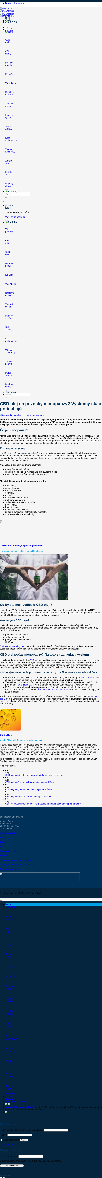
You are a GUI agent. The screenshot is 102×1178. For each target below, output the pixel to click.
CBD (31, 660)
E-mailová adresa (9, 1156)
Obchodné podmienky (10, 869)
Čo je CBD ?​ (6, 735)
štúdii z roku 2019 (89, 677)
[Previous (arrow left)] (1, 1177)
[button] (9, 205)
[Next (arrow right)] (4, 1177)
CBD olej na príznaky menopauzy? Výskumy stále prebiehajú (34, 775)
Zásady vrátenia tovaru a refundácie (17, 864)
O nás (8, 20)
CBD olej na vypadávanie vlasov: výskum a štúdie (28, 789)
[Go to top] (1, 900)
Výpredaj (12, 191)
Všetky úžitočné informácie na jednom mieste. (21, 740)
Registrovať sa (12, 1166)
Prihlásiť (24, 1140)
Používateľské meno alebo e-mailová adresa (21, 1130)
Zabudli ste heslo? (8, 1145)
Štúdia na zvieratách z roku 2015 (53, 689)
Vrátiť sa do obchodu (15, 217)
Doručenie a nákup (14, 3)
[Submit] (6, 197)
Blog (7, 18)
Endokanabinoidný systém (12, 646)
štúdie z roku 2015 (25, 685)
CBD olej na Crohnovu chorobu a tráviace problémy (29, 782)
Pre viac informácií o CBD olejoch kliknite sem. (22, 551)
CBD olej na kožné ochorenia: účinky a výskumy (28, 796)
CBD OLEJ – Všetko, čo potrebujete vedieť (21, 546)
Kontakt (9, 1099)
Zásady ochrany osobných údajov (16, 860)
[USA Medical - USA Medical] (7, 9)
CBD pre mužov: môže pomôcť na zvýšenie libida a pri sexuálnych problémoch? (43, 804)
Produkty (10, 1093)
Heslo (3, 1135)
